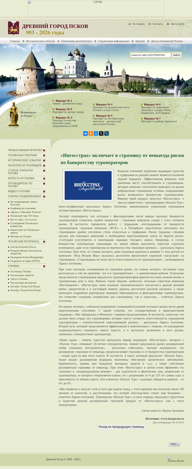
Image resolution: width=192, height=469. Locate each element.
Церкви (140, 41)
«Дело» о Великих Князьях (25, 212)
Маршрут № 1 (64, 100)
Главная (15, 41)
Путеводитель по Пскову (28, 114)
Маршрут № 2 (64, 109)
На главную (138, 24)
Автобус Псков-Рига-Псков (25, 290)
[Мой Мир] (96, 133)
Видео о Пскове (19, 191)
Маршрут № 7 (152, 118)
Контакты (158, 24)
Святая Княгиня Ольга (23, 247)
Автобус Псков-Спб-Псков (25, 286)
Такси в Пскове (19, 279)
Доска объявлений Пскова (167, 41)
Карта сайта (177, 24)
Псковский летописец (23, 241)
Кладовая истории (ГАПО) (25, 261)
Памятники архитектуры (76, 41)
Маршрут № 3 (64, 117)
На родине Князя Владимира (26, 257)
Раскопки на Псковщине (25, 165)
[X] (101, 133)
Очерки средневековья (24, 196)
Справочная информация (113, 41)
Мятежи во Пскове (20, 236)
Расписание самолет (22, 275)
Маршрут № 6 (152, 104)
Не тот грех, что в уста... (24, 219)
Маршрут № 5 (104, 115)
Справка (14, 266)
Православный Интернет (25, 150)
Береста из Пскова (21, 178)
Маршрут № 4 (104, 104)
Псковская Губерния (22, 155)
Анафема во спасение (23, 208)
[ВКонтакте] (85, 133)
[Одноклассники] (90, 133)
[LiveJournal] (106, 133)
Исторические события (40, 41)
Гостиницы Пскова (20, 271)
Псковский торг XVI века (24, 215)
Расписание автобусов (23, 282)
